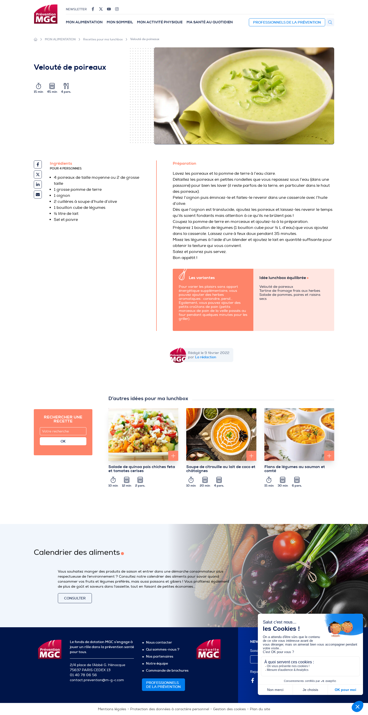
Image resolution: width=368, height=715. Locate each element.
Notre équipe (157, 663)
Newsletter (76, 9)
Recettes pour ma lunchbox (103, 39)
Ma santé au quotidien (210, 22)
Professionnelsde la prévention (163, 684)
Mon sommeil (120, 22)
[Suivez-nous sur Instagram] (117, 9)
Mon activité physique (159, 22)
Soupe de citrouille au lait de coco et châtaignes (220, 468)
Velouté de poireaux (144, 39)
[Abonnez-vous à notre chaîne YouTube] (109, 9)
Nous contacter (159, 642)
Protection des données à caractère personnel (169, 709)
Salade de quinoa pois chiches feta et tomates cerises (141, 468)
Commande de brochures (167, 670)
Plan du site (260, 709)
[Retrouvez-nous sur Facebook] (93, 9)
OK (63, 441)
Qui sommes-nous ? (162, 649)
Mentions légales (112, 709)
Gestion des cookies (229, 709)
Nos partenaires (159, 656)
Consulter (75, 598)
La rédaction (205, 357)
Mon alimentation (84, 22)
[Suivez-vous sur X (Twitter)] (101, 9)
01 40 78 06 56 (83, 675)
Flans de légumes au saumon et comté (294, 468)
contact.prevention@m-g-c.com (97, 680)
